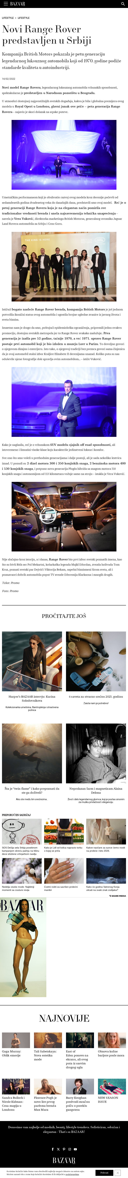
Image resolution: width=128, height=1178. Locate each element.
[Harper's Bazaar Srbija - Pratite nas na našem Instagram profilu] (69, 1149)
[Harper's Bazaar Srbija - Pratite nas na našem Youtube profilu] (75, 1149)
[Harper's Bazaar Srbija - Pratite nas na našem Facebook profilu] (53, 1149)
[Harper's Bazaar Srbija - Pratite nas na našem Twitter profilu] (58, 1149)
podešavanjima (72, 1174)
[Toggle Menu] (6, 4)
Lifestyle (8, 18)
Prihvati (104, 1172)
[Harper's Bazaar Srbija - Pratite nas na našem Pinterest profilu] (64, 1149)
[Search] (123, 4)
